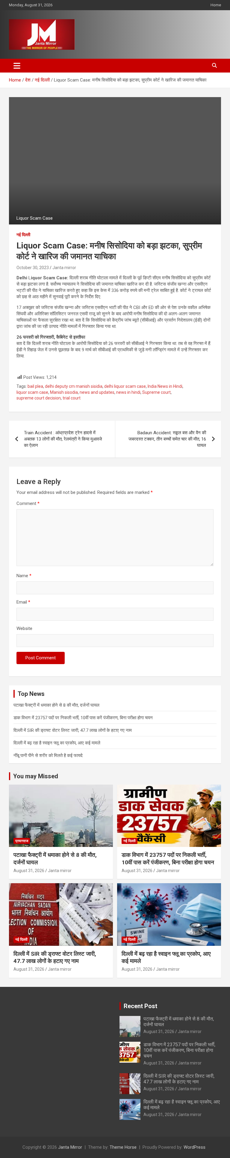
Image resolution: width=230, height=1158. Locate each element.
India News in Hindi (165, 386)
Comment (28, 503)
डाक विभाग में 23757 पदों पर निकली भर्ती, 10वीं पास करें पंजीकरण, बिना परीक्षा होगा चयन (83, 717)
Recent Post (140, 1006)
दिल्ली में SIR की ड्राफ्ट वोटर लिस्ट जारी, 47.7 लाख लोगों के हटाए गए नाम (72, 730)
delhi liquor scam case (125, 386)
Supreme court (156, 392)
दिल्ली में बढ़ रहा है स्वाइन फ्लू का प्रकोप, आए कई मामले (56, 743)
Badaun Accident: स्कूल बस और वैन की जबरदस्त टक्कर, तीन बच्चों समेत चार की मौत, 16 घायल (167, 439)
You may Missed (35, 776)
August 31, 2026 (28, 870)
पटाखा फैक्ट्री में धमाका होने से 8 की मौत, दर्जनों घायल (56, 705)
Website (24, 628)
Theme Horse (123, 1147)
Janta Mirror (70, 1147)
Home (216, 5)
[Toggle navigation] (17, 66)
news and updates (97, 392)
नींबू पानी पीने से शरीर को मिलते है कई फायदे (48, 755)
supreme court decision (38, 398)
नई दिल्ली (23, 234)
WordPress (194, 1147)
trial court (72, 398)
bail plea (35, 386)
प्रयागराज (21, 841)
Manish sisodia (64, 392)
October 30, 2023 (32, 267)
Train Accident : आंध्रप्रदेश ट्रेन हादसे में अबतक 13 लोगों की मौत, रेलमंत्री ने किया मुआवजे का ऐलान (63, 439)
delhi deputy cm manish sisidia (73, 386)
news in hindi (128, 392)
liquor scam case (32, 392)
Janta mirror (64, 267)
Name (23, 575)
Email (23, 602)
